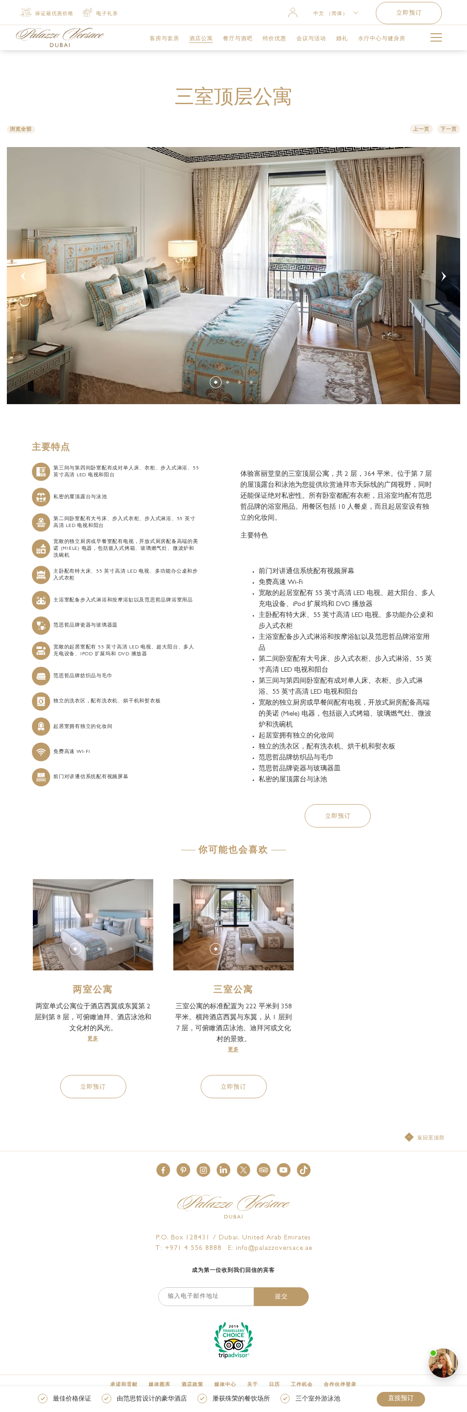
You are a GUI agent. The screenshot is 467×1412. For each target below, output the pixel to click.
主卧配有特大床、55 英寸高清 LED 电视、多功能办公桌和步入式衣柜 (125, 575)
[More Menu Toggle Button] (436, 39)
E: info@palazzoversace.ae (270, 1248)
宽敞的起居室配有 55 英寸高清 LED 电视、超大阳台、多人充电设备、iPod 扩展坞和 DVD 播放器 (123, 651)
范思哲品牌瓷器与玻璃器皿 (85, 625)
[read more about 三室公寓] (233, 924)
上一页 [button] (421, 129)
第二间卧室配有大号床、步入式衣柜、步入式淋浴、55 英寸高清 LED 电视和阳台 (124, 522)
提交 (281, 1297)
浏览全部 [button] (21, 129)
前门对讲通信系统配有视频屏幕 (91, 777)
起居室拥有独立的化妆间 (82, 726)
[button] (338, 815)
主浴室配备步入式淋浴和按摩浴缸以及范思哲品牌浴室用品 (123, 600)
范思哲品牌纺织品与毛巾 (82, 676)
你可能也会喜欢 (233, 850)
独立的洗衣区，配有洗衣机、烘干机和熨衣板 (107, 701)
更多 (93, 1038)
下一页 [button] (449, 129)
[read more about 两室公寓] (93, 924)
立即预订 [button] (409, 13)
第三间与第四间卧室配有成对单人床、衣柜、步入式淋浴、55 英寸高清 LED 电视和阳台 (126, 472)
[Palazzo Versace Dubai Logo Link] (60, 37)
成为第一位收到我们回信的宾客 (233, 1271)
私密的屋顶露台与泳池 (80, 497)
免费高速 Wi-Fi (71, 751)
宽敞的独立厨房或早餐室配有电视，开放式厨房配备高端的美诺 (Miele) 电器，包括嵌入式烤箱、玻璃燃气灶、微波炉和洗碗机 (125, 548)
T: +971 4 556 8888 (188, 1248)
